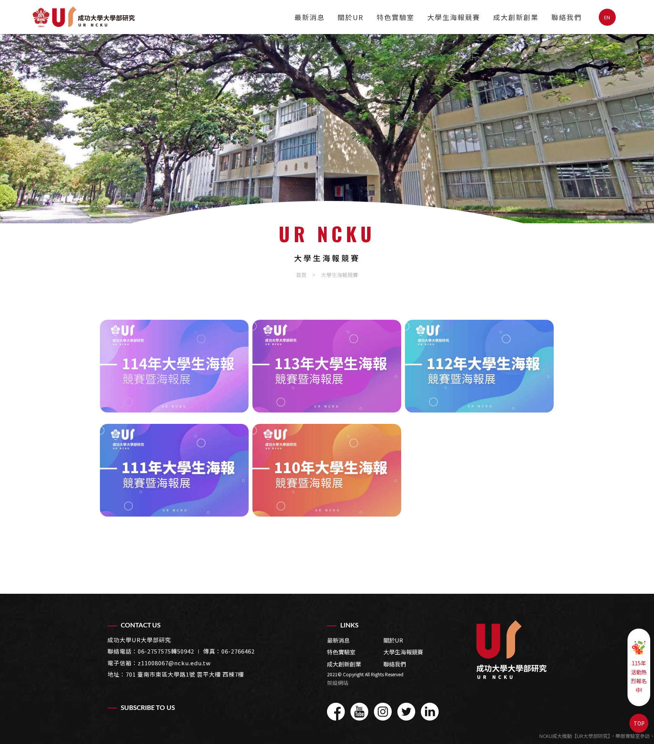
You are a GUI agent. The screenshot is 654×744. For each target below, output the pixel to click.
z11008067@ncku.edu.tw (174, 663)
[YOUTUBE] (359, 712)
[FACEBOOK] (336, 712)
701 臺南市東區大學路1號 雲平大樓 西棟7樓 (185, 674)
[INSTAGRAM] (383, 712)
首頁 (301, 275)
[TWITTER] (406, 712)
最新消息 (309, 17)
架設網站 (337, 682)
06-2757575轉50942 (166, 651)
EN (607, 17)
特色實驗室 (395, 17)
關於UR (351, 17)
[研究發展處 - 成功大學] (84, 16)
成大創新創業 (516, 17)
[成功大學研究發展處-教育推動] (327, 128)
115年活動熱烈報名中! (639, 676)
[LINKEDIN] (430, 712)
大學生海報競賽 (453, 17)
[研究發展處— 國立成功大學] (511, 649)
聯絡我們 (566, 17)
